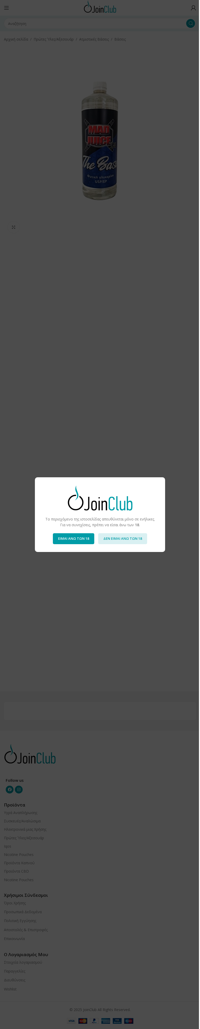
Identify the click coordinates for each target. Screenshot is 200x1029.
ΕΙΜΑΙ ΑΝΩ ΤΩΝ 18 (73, 538)
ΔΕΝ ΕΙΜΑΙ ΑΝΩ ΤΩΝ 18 (122, 538)
